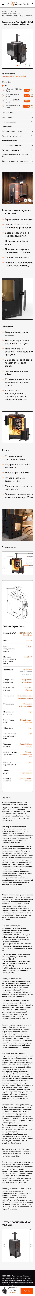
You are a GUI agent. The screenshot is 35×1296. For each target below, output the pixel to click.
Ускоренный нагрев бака (12, 145)
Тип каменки (7, 126)
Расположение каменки (11, 136)
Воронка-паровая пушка (12, 131)
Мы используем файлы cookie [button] (11, 1293)
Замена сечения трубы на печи (15, 161)
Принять (30, 1293)
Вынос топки (7, 117)
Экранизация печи (9, 140)
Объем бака (6, 82)
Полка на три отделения (12, 150)
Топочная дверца (9, 122)
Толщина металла (9, 112)
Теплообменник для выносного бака (15, 155)
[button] (25, 65)
